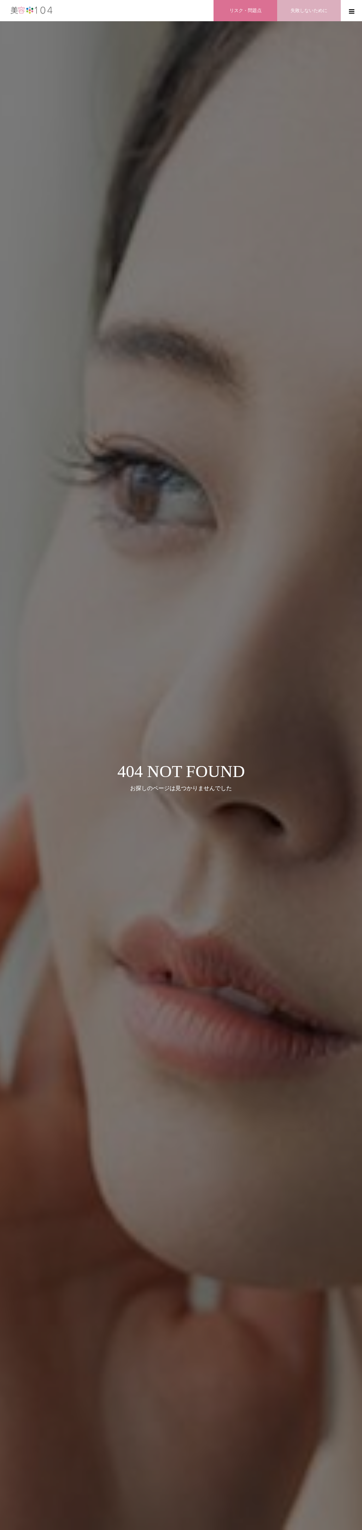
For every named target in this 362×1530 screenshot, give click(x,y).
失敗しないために (309, 10)
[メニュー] (351, 10)
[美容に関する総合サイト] (32, 10)
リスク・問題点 (245, 10)
